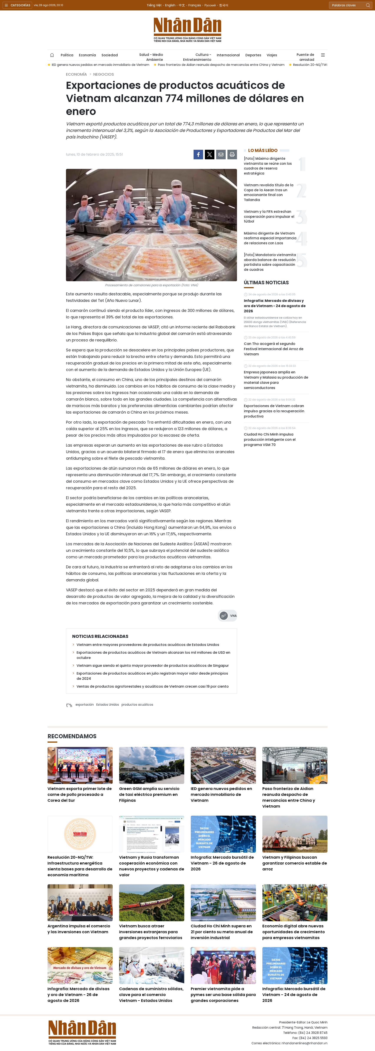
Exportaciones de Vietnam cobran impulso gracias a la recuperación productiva (274, 411)
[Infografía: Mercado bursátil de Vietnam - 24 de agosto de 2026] (294, 965)
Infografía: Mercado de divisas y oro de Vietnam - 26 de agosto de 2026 (79, 994)
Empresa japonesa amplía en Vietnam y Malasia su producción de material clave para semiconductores (276, 380)
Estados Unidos (107, 704)
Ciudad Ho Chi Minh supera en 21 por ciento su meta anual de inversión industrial (222, 931)
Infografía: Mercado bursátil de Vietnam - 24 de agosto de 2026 (294, 994)
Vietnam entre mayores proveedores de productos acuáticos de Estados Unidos (148, 644)
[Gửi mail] (221, 154)
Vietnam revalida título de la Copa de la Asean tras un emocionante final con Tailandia (268, 192)
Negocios (103, 74)
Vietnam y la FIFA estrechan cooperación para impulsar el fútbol (269, 216)
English (170, 5)
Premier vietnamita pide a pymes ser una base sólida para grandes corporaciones (223, 994)
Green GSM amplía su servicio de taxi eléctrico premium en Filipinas (149, 794)
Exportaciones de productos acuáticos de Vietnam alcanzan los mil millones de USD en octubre (153, 655)
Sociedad (110, 55)
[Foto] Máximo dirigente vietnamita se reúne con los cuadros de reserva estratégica (268, 166)
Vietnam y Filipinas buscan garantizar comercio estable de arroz (294, 863)
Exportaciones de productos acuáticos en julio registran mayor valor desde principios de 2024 (152, 676)
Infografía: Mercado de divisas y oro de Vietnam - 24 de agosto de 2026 (275, 306)
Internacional (228, 55)
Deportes (253, 55)
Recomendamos (72, 736)
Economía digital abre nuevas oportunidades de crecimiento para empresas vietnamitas (293, 931)
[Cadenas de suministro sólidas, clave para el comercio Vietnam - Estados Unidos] (151, 965)
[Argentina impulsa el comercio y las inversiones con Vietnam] (80, 902)
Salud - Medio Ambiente (151, 56)
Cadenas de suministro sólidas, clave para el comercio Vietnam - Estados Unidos (151, 994)
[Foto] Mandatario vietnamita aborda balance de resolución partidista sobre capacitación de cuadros (270, 262)
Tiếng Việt (154, 5)
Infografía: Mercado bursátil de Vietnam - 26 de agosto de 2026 (222, 863)
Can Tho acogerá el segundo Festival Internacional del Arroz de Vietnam (273, 349)
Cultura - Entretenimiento (197, 56)
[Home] (52, 55)
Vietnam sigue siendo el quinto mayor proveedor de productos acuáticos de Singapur (153, 665)
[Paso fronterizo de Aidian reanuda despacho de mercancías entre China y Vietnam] (294, 765)
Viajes (272, 55)
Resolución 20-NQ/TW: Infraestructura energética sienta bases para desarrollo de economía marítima (80, 866)
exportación (85, 704)
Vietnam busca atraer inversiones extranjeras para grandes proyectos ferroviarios (150, 931)
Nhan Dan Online (187, 30)
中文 (182, 5)
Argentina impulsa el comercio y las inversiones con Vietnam (79, 929)
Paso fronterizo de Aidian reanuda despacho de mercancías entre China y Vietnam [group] (167, 65)
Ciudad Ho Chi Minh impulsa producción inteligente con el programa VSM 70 (270, 439)
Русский (210, 5)
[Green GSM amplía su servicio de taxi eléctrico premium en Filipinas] (151, 765)
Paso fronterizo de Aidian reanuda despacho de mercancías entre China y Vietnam (288, 797)
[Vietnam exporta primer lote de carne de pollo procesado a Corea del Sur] (80, 765)
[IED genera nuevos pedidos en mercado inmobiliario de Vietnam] (223, 765)
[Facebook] (198, 154)
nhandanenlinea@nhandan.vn (304, 1043)
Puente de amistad (305, 56)
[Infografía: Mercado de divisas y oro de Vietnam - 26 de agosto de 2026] (80, 965)
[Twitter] (209, 154)
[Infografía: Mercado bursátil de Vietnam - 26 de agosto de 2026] (223, 834)
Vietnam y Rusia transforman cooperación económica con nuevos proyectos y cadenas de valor (151, 866)
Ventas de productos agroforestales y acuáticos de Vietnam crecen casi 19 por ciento (153, 686)
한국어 (223, 5)
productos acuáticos (137, 704)
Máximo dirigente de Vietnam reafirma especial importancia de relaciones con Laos (270, 238)
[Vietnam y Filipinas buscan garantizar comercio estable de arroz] (294, 834)
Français (194, 5)
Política (67, 55)
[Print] (232, 154)
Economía (87, 55)
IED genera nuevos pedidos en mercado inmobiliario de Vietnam (221, 794)
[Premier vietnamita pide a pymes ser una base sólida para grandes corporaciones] (223, 965)
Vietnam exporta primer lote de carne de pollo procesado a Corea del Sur (80, 794)
